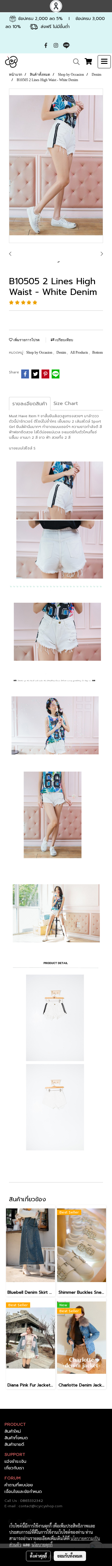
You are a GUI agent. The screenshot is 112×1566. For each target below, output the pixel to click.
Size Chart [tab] (65, 403)
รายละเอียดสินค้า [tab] (29, 403)
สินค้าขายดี (14, 1444)
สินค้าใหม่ (12, 1431)
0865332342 (31, 1500)
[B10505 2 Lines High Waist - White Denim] (56, 166)
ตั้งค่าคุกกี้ (38, 1556)
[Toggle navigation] (104, 61)
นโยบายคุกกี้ (42, 1544)
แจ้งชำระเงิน (15, 1461)
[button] (74, 61)
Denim (61, 352)
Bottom (97, 352)
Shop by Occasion (39, 352)
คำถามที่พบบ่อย (18, 1485)
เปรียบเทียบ (63, 340)
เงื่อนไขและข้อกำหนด (23, 1491)
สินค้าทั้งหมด (16, 1438)
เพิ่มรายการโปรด (26, 340)
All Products (79, 352)
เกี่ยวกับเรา (14, 1468)
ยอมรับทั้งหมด (69, 1556)
